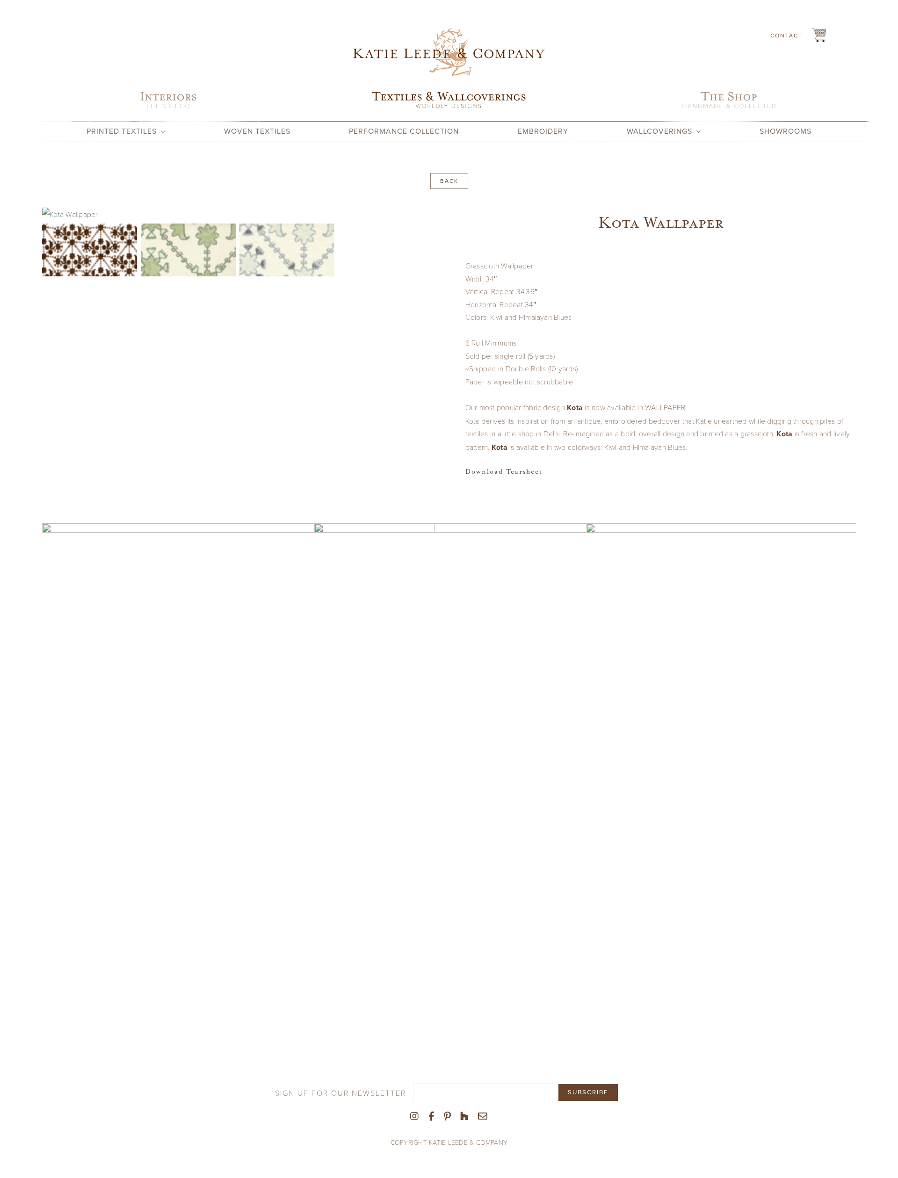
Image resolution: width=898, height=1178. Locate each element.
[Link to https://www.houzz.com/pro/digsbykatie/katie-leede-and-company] (464, 1116)
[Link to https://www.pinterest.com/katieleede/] (447, 1116)
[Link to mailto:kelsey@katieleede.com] (482, 1116)
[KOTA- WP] (510, 766)
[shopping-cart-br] (819, 31)
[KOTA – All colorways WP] (238, 766)
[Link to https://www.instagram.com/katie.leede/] (414, 1116)
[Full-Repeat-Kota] (237, 214)
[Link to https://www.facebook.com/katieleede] (431, 1116)
